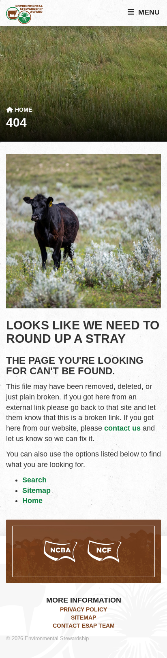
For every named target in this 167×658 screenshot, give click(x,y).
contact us (122, 428)
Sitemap (36, 490)
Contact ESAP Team (84, 625)
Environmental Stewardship (24, 14)
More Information (83, 600)
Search (34, 480)
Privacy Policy (83, 609)
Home (22, 109)
